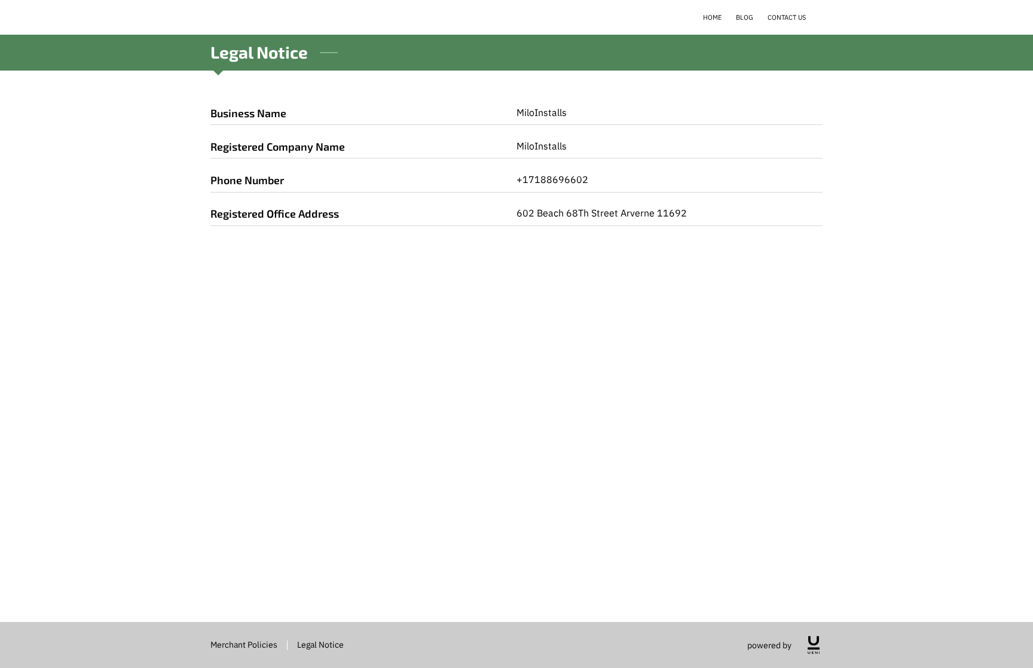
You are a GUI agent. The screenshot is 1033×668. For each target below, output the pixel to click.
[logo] (814, 645)
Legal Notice (320, 644)
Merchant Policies (243, 644)
